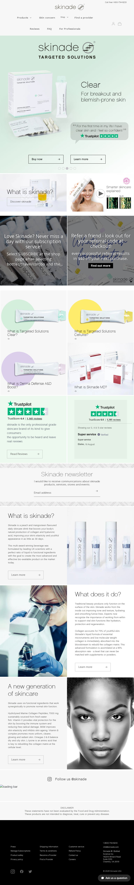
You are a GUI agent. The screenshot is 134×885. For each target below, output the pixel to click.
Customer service (76, 846)
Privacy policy (17, 859)
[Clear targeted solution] (46, 159)
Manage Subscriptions (20, 851)
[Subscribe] (96, 491)
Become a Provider (48, 855)
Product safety (17, 855)
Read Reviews (19, 454)
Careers (72, 859)
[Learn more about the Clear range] (88, 159)
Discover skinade (20, 201)
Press (13, 846)
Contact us (73, 855)
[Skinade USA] (70, 8)
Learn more (18, 574)
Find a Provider (46, 859)
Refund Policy (75, 851)
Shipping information (49, 846)
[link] (33, 251)
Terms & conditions (48, 851)
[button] (24, 18)
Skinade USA (115, 871)
